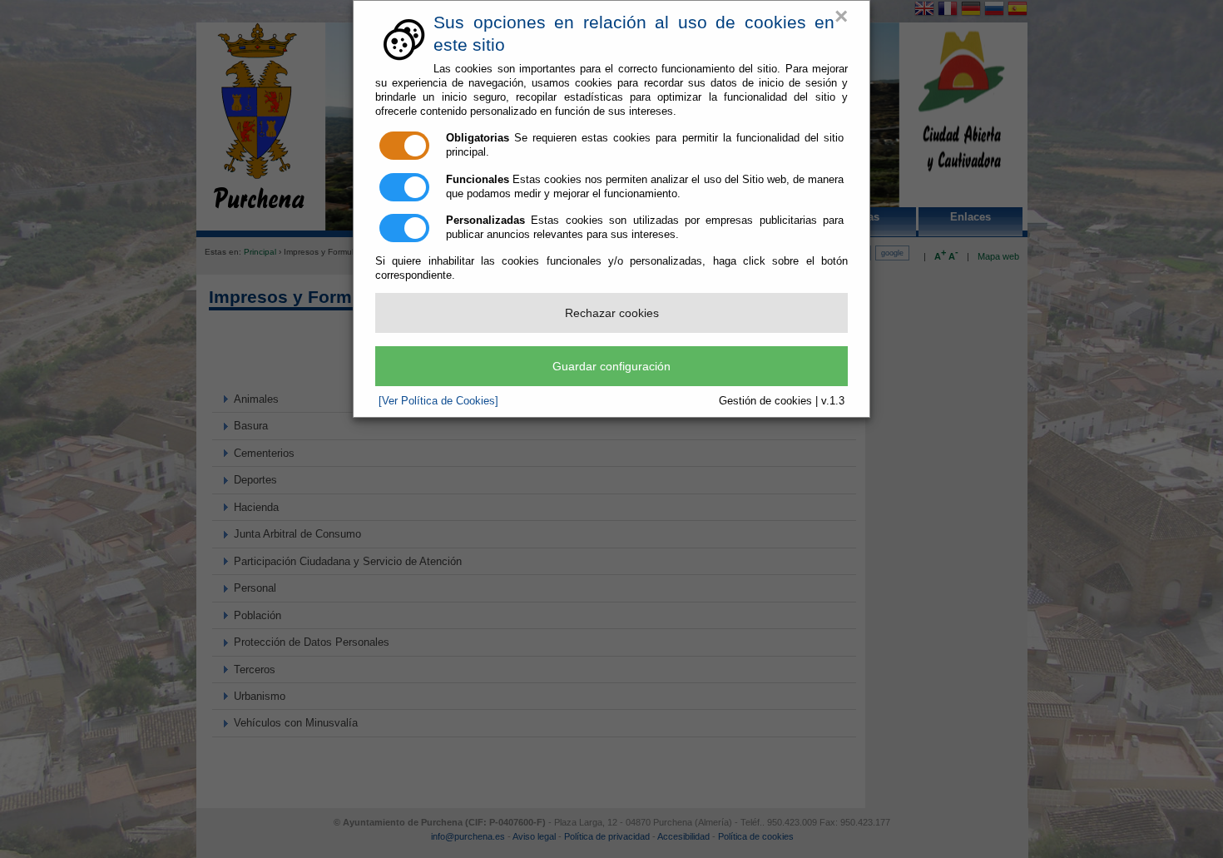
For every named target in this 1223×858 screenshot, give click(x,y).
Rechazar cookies (612, 313)
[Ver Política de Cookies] (438, 400)
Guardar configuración (611, 366)
